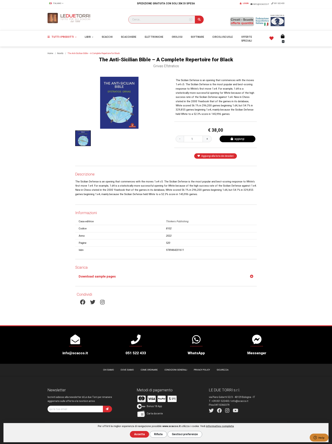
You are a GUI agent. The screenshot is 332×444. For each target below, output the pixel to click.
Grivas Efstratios (166, 66)
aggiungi (239, 138)
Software (197, 37)
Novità (60, 53)
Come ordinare (149, 369)
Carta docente (155, 413)
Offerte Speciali (246, 39)
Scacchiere (128, 37)
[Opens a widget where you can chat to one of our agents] (319, 438)
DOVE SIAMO (127, 369)
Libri (88, 37)
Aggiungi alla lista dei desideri (217, 156)
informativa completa (220, 426)
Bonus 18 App (154, 406)
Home (50, 53)
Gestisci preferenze (185, 434)
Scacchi (107, 37)
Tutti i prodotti (62, 37)
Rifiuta (158, 434)
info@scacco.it (261, 4)
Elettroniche (154, 37)
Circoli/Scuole (222, 37)
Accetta (139, 434)
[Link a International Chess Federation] (277, 21)
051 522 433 (279, 3)
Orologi (177, 37)
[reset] (190, 20)
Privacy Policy (202, 369)
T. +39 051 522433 (219, 401)
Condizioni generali (175, 369)
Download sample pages (97, 276)
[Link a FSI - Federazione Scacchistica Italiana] (262, 21)
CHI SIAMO (108, 369)
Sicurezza (222, 369)
